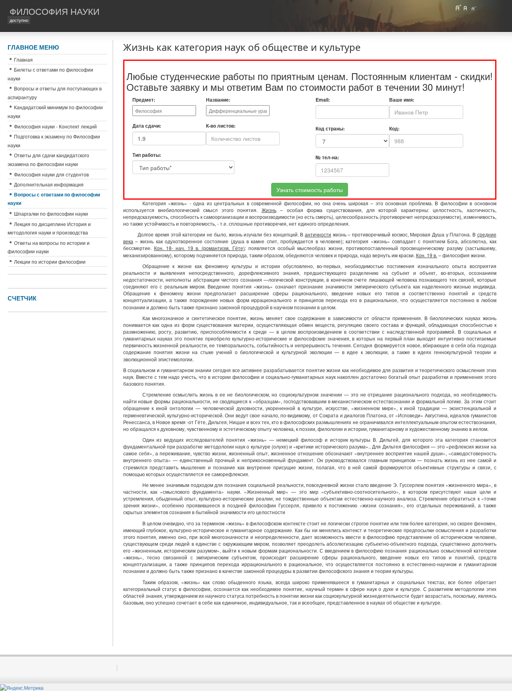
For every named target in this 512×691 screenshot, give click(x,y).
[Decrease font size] (473, 7)
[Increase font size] (458, 7)
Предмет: (143, 99)
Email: (323, 99)
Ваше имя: (401, 99)
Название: (218, 99)
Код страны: (330, 128)
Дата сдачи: (146, 125)
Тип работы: (146, 155)
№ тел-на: (327, 157)
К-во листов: (221, 125)
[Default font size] (465, 7)
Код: (394, 128)
